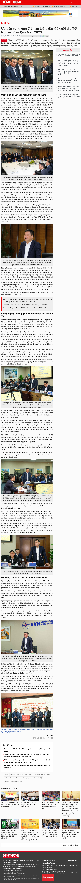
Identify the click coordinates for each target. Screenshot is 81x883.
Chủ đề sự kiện (46, 6)
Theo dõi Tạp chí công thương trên (30, 36)
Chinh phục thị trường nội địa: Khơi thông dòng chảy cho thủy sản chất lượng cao (68, 80)
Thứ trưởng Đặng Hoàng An (13, 778)
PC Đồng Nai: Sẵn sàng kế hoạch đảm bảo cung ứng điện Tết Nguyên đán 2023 (27, 767)
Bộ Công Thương (22, 774)
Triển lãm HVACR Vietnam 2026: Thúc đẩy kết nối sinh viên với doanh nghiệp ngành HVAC (70, 834)
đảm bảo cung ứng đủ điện (42, 774)
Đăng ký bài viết (72, 861)
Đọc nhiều (37, 6)
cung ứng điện (28, 778)
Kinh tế (5, 22)
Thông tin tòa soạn (59, 6)
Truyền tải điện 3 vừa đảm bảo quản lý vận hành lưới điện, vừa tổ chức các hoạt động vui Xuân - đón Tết (27, 756)
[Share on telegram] (51, 738)
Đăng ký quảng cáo (49, 863)
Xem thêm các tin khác (70, 845)
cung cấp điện (38, 778)
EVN (31, 774)
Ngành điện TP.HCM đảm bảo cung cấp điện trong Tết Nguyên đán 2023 (27, 750)
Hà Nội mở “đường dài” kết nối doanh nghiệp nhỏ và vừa (29, 804)
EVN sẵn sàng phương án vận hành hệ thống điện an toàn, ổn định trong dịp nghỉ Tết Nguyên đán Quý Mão (27, 761)
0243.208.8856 (52, 869)
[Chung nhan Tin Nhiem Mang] (48, 877)
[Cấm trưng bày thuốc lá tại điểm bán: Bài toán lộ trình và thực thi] (10, 796)
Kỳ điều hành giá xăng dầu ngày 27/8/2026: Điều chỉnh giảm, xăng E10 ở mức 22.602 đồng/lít (68, 88)
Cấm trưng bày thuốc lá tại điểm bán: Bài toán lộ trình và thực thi (10, 804)
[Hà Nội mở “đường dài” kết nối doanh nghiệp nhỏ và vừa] (30, 796)
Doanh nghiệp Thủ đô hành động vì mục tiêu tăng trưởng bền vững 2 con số (69, 96)
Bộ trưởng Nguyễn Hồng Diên (14, 781)
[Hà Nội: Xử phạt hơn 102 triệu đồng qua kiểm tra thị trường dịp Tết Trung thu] (51, 796)
